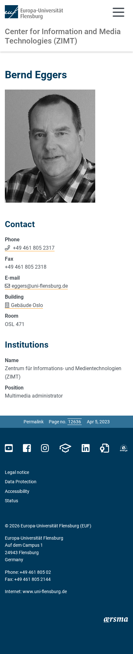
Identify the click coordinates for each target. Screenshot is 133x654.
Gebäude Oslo (27, 305)
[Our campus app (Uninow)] (65, 448)
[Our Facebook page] (27, 448)
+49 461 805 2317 (33, 248)
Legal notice (17, 472)
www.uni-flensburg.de (45, 591)
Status (11, 500)
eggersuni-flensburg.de (40, 286)
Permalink (34, 421)
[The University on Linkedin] (85, 448)
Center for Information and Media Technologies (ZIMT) (63, 36)
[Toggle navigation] (118, 12)
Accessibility (17, 491)
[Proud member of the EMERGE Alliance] (123, 448)
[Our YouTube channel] (9, 448)
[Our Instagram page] (45, 448)
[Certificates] (104, 448)
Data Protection (20, 481)
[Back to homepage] (34, 12)
